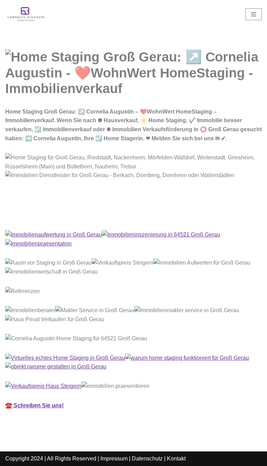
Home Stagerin (36, 215)
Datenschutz (147, 458)
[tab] (36, 215)
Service (91, 215)
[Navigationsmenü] (253, 14)
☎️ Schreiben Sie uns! (34, 405)
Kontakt (176, 458)
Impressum (114, 458)
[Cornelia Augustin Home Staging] (26, 14)
